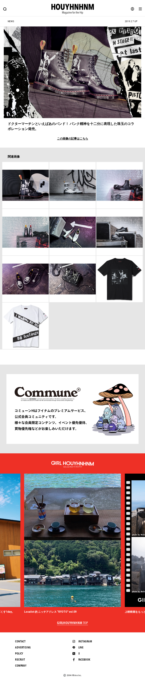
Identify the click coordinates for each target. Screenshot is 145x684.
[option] (72, 544)
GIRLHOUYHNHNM (72, 623)
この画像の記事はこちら (72, 138)
